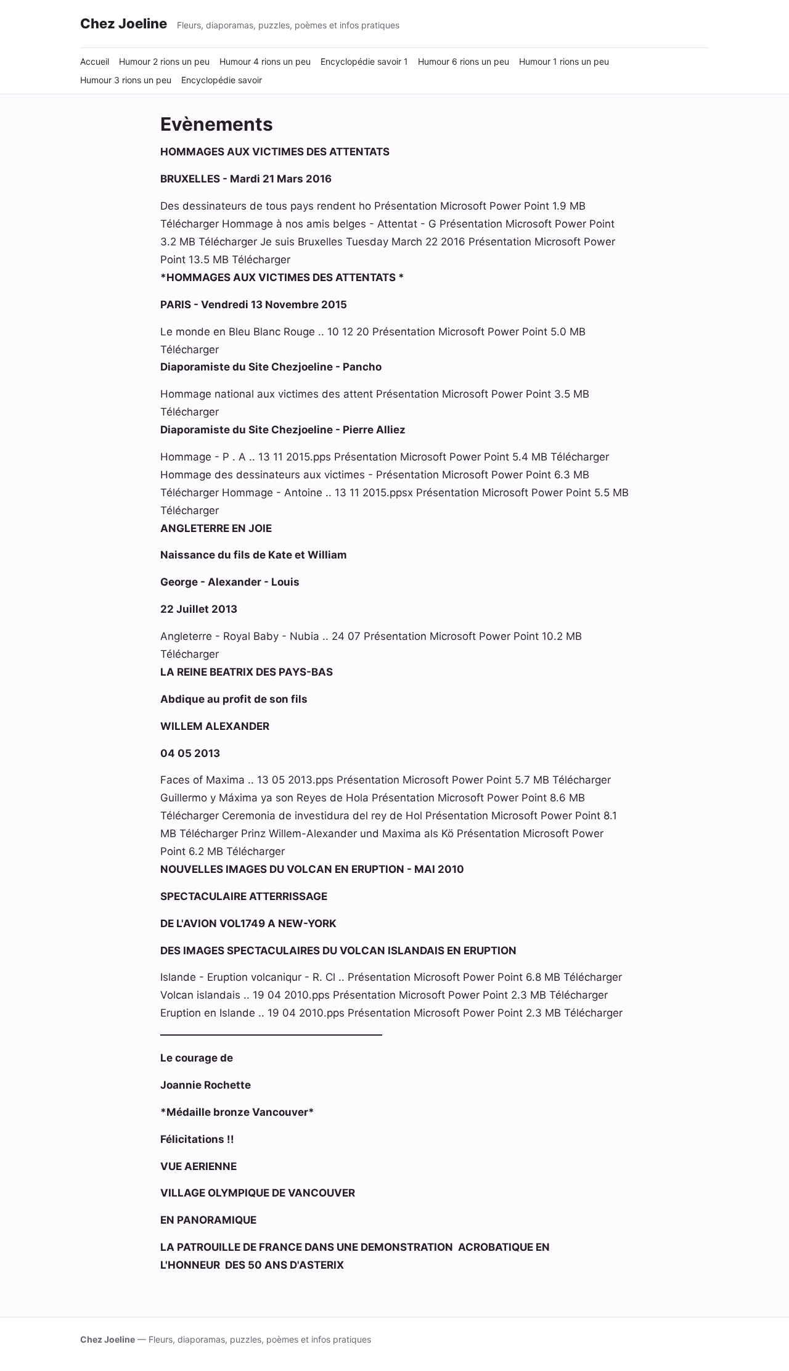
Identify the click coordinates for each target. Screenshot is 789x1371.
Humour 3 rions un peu (125, 80)
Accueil (94, 61)
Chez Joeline (123, 23)
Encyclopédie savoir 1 (364, 61)
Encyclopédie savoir (221, 80)
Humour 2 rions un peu (164, 61)
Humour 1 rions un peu (564, 61)
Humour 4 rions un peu (265, 61)
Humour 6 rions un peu (463, 61)
